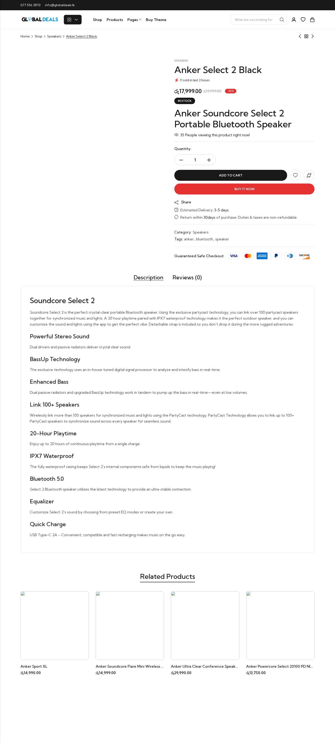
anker (189, 239)
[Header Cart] (312, 20)
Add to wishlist (295, 175)
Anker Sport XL (34, 666)
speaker (222, 239)
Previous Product (300, 36)
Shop (38, 36)
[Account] (293, 19)
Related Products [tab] (167, 576)
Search (282, 20)
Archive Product (306, 36)
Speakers (54, 36)
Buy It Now (244, 189)
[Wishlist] (303, 20)
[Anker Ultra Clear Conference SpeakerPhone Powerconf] (205, 625)
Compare (309, 175)
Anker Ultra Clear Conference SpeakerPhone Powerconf (221, 666)
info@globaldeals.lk (60, 5)
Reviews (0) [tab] (187, 277)
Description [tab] (148, 277)
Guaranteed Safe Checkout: (199, 256)
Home (25, 36)
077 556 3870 (31, 5)
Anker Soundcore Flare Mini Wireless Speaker (135, 666)
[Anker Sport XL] (55, 625)
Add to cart (230, 175)
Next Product (312, 36)
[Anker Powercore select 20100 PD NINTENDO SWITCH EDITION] (280, 625)
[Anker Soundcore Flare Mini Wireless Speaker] (130, 625)
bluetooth (204, 239)
